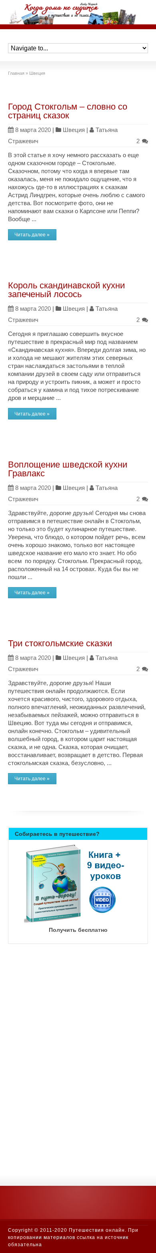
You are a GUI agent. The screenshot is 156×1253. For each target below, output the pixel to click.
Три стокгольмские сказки (60, 643)
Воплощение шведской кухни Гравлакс (67, 469)
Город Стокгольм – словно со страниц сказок (67, 111)
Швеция (74, 129)
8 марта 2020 (33, 129)
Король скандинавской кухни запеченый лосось (66, 289)
